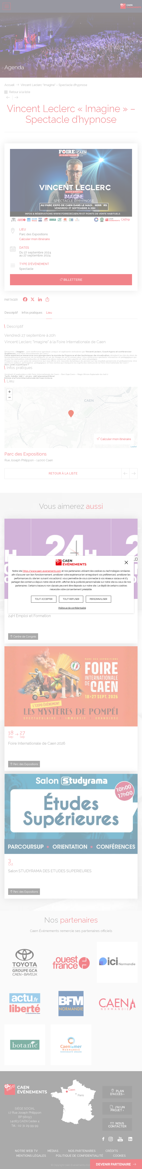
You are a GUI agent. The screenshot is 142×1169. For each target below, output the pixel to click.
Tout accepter (44, 599)
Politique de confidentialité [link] (72, 608)
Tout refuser (71, 599)
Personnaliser (98, 599)
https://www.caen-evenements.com (42, 571)
